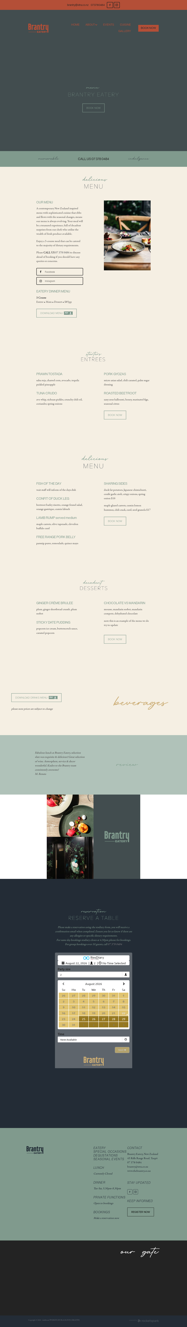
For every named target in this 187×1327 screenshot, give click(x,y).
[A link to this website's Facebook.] (110, 5)
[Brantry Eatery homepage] (41, 28)
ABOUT (90, 24)
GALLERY (124, 31)
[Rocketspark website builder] (144, 1321)
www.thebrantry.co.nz (139, 1171)
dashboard (45, 1320)
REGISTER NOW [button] (140, 1212)
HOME (75, 24)
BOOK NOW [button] (93, 108)
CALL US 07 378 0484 (93, 159)
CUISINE (125, 24)
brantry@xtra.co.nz (78, 4)
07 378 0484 (62, 252)
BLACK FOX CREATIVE (70, 1320)
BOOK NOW (148, 28)
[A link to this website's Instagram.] (117, 5)
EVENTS (108, 24)
